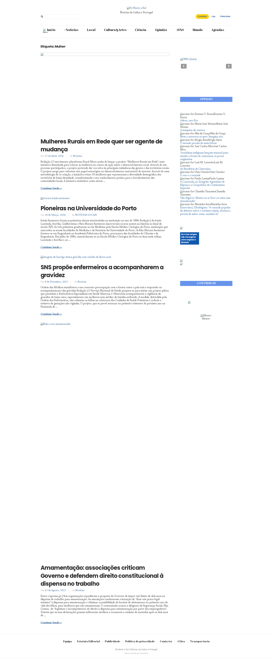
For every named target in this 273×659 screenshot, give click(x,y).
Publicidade (225, 16)
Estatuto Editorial (88, 641)
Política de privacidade (140, 641)
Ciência (140, 30)
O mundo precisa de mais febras (198, 143)
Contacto (166, 641)
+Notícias (71, 30)
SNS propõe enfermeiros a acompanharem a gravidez (102, 271)
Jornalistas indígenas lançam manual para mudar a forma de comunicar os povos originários (204, 156)
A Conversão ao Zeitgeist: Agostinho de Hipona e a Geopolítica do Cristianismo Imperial (202, 185)
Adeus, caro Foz (189, 120)
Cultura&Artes (115, 30)
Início (51, 30)
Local (91, 30)
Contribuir (202, 16)
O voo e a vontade (190, 175)
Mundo (197, 30)
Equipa (67, 641)
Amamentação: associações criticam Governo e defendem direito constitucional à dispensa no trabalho (102, 576)
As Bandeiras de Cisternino (195, 169)
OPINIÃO (206, 99)
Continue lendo (50, 188)
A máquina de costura (192, 130)
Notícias (77, 156)
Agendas (217, 30)
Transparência (200, 641)
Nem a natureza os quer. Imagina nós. (201, 137)
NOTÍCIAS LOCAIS (86, 215)
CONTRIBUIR (206, 283)
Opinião (161, 30)
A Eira (181, 641)
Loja (213, 16)
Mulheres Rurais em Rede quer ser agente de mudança (102, 145)
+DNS (180, 30)
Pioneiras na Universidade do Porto (88, 208)
